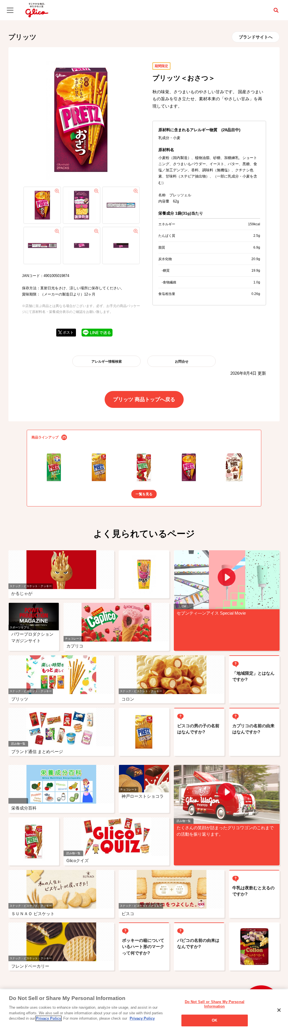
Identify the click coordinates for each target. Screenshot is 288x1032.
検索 (276, 10)
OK (214, 1020)
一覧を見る (144, 494)
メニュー (10, 10)
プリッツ (22, 37)
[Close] (279, 1010)
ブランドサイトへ (256, 37)
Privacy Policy (48, 1018)
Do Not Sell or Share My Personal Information (214, 1004)
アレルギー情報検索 (106, 361)
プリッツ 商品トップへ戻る (144, 399)
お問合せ (181, 361)
